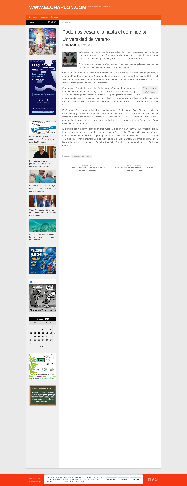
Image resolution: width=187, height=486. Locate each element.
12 (39, 333)
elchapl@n (71, 45)
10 (31, 333)
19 (39, 336)
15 (51, 333)
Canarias (54, 17)
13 (43, 333)
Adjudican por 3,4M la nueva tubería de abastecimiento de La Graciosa (41, 237)
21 (47, 336)
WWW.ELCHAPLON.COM (57, 7)
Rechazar (124, 479)
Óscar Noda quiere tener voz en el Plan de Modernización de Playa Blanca (42, 212)
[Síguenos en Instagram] (55, 22)
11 (35, 333)
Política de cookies (78, 481)
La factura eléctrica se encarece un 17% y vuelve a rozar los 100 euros (41, 139)
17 (31, 336)
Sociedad (33, 17)
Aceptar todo (111, 479)
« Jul (42, 347)
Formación (68, 22)
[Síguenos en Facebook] (49, 22)
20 (43, 336)
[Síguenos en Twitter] (52, 22)
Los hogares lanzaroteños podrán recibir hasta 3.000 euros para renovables (40, 163)
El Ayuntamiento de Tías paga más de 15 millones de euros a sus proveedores (42, 188)
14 (47, 333)
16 (55, 333)
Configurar (135, 479)
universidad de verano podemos (81, 156)
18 (35, 336)
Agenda (44, 17)
